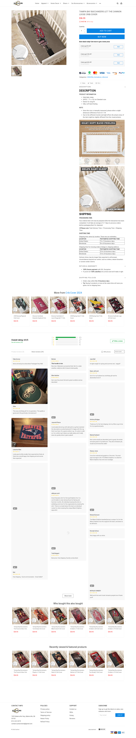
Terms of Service (46, 723)
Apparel (44, 3)
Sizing (71, 726)
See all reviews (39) (17, 342)
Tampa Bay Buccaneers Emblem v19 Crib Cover (115, 650)
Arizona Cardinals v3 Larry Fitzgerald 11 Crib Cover (58, 317)
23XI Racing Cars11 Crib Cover (77, 317)
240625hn (90, 77)
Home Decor (55, 3)
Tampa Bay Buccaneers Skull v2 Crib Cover (58, 694)
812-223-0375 (16, 732)
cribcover (105, 77)
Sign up (120, 726)
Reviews (72, 729)
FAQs (71, 723)
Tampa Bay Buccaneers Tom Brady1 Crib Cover (96, 694)
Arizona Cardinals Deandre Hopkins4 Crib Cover (39, 317)
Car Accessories (77, 3)
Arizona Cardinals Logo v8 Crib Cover (115, 317)
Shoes (65, 3)
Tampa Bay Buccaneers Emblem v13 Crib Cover (115, 694)
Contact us (72, 720)
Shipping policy (45, 726)
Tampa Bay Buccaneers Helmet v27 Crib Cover (77, 694)
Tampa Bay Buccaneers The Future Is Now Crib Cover (21, 651)
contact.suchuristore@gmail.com (21, 734)
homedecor (97, 77)
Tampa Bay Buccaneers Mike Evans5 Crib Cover (58, 650)
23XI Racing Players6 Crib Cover (20, 317)
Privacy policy (44, 720)
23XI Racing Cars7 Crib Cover (95, 317)
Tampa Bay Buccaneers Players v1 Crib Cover (39, 694)
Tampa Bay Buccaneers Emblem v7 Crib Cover (77, 650)
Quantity (81, 26)
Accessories (91, 3)
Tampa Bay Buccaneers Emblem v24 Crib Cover (96, 650)
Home (37, 3)
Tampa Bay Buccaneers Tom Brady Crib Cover (39, 650)
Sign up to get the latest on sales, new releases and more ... (111, 721)
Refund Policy (44, 732)
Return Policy (44, 729)
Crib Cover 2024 (74, 292)
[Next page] (125, 311)
